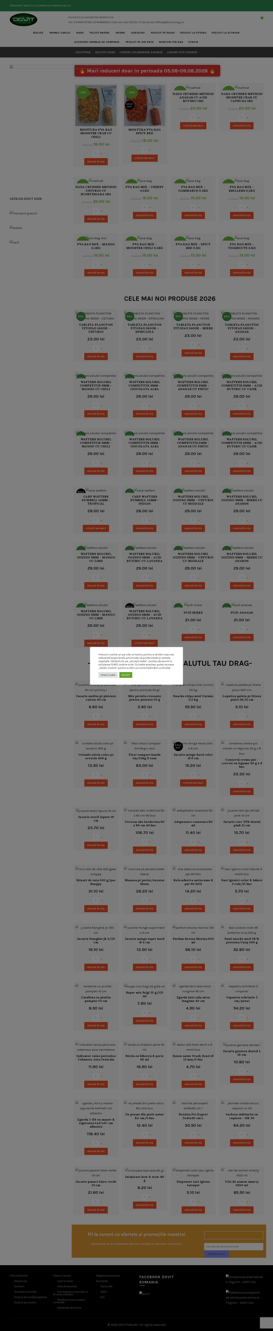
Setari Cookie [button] (108, 675)
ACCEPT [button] (126, 675)
